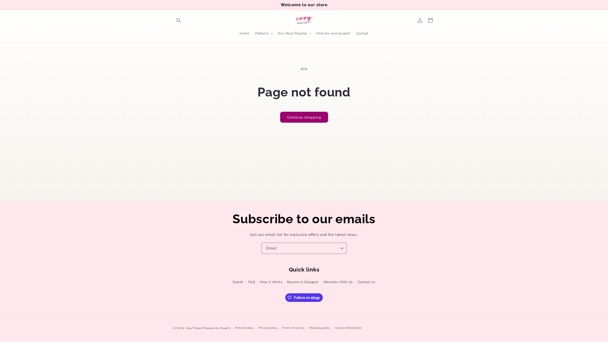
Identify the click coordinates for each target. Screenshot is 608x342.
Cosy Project (194, 328)
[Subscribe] (341, 248)
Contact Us (366, 282)
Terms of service (293, 328)
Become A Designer (302, 282)
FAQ (251, 282)
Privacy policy (268, 328)
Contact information (348, 328)
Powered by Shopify (217, 328)
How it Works (271, 282)
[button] (178, 20)
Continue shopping (304, 117)
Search (238, 282)
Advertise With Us (338, 282)
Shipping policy (319, 328)
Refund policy (244, 328)
